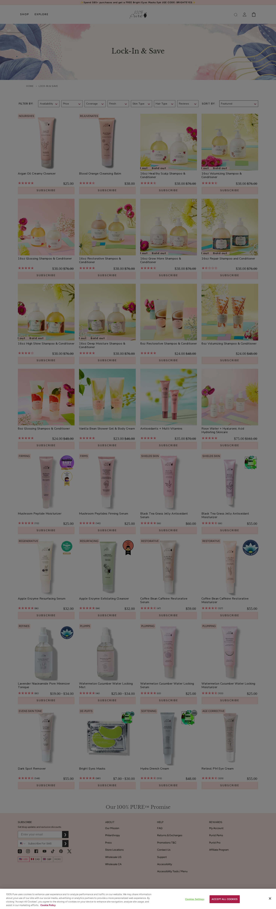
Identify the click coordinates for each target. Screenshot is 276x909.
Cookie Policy (48, 905)
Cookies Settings (194, 899)
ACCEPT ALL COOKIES (225, 899)
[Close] (270, 898)
